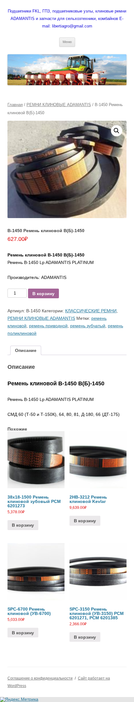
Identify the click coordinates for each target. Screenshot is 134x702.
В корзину (43, 293)
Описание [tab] (25, 350)
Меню (67, 42)
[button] (116, 130)
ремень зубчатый (87, 325)
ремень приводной (48, 325)
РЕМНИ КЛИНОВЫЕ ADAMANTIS (58, 104)
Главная (15, 104)
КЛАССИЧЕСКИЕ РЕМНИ (91, 310)
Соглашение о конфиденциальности (40, 678)
